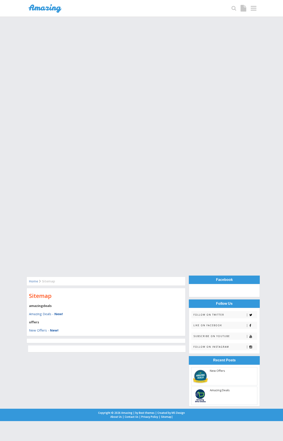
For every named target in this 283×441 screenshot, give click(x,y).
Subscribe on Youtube (211, 336)
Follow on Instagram (211, 346)
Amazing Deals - (46, 314)
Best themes (147, 413)
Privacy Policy (149, 417)
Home (33, 281)
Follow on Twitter (208, 314)
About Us (116, 417)
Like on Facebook (207, 325)
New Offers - (43, 330)
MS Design (178, 413)
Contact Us (131, 417)
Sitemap (40, 295)
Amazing (126, 413)
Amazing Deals (220, 390)
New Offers (217, 371)
